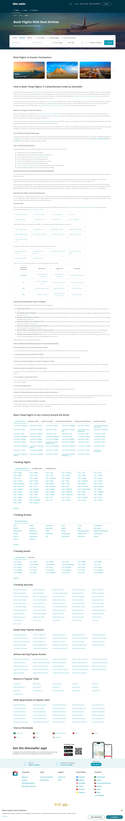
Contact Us (61, 777)
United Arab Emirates (104, 783)
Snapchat (82, 792)
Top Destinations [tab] (20, 557)
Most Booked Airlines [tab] (21, 521)
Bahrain (99, 786)
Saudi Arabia (101, 777)
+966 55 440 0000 (66, 765)
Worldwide (100, 795)
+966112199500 (33, 765)
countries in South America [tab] (82, 421)
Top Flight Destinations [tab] (22, 468)
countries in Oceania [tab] (99, 421)
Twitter (81, 786)
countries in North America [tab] (63, 421)
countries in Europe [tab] (47, 421)
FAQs (59, 780)
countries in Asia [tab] (20, 421)
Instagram (82, 783)
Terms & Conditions (46, 777)
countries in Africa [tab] (32, 421)
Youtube (81, 789)
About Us (25, 777)
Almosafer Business (28, 783)
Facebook (82, 777)
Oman (99, 789)
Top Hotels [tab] (31, 557)
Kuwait (99, 780)
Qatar (99, 792)
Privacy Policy (44, 780)
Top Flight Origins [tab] (37, 468)
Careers (24, 780)
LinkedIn (81, 780)
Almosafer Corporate (29, 786)
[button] (14, 37)
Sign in (106, 4)
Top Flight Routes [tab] (50, 468)
